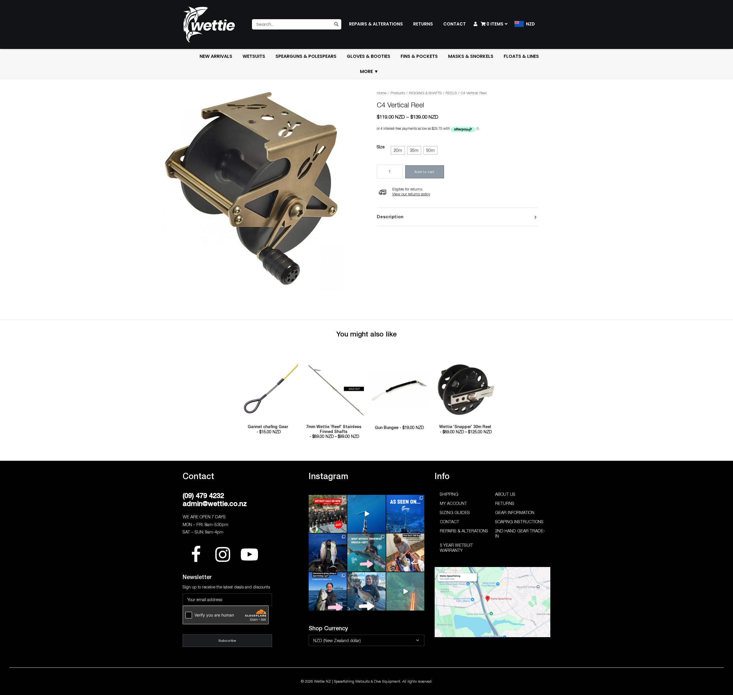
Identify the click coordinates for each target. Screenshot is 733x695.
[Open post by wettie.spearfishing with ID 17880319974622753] (328, 514)
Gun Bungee (399, 427)
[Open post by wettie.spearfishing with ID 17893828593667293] (366, 514)
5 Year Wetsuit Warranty (456, 547)
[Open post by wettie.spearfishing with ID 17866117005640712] (328, 552)
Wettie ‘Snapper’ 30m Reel (465, 429)
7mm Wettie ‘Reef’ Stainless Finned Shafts (333, 431)
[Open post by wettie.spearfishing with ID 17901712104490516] (405, 552)
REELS (451, 92)
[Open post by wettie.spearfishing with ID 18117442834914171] (328, 591)
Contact (449, 521)
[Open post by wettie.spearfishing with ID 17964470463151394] (366, 552)
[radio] (398, 150)
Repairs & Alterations (464, 530)
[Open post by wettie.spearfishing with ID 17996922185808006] (405, 514)
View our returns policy (411, 194)
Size (381, 146)
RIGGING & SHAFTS (425, 92)
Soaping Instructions (519, 521)
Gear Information (514, 512)
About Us (505, 494)
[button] (268, 389)
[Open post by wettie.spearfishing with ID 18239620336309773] (405, 591)
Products (398, 92)
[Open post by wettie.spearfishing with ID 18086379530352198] (366, 591)
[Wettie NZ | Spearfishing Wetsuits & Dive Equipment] (209, 24)
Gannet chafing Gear (268, 429)
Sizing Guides (455, 512)
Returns (504, 503)
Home (382, 92)
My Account (453, 503)
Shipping (449, 494)
